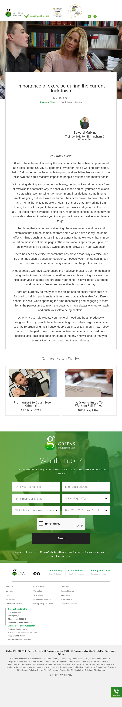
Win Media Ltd (77, 670)
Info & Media (65, 595)
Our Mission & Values (14, 604)
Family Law (10, 599)
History (8, 595)
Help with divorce (55, 574)
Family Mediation (100, 570)
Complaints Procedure (69, 604)
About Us (9, 587)
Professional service (98, 574)
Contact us (65, 587)
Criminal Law (38, 591)
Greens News (48, 102)
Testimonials (38, 595)
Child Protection (39, 587)
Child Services (76, 570)
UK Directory (66, 675)
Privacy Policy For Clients (43, 604)
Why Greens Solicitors (42, 599)
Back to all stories (71, 102)
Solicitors (54, 675)
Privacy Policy (66, 599)
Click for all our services (76, 574)
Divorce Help (55, 570)
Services (9, 591)
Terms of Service (67, 591)
